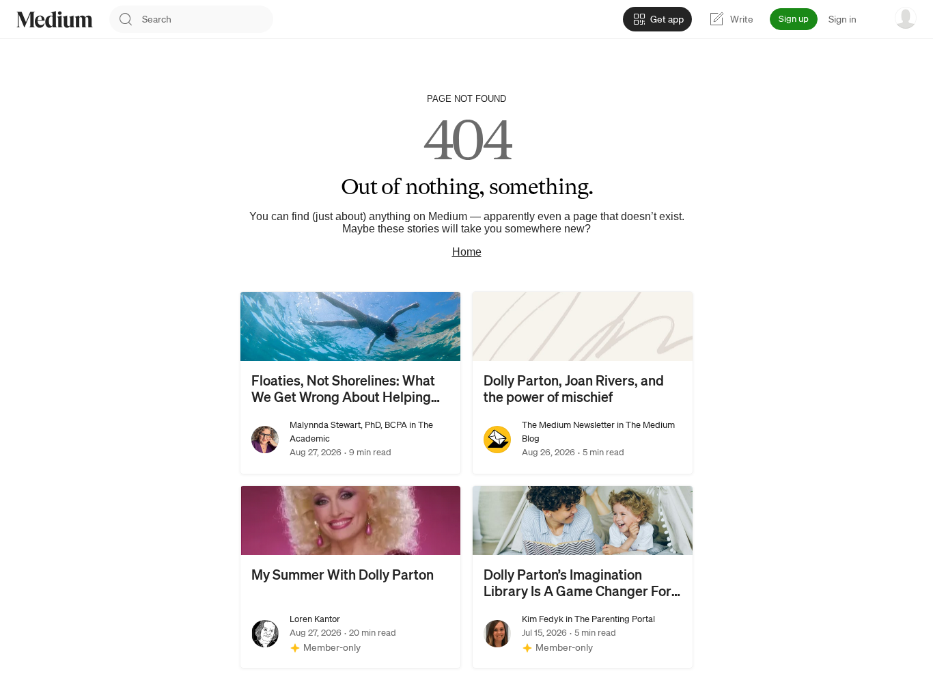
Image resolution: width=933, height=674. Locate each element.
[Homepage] (54, 19)
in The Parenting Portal (609, 619)
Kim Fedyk (542, 619)
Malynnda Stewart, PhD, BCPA (348, 425)
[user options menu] (906, 18)
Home (467, 252)
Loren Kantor (315, 619)
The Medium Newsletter (568, 425)
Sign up (794, 19)
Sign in (842, 19)
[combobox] (207, 19)
